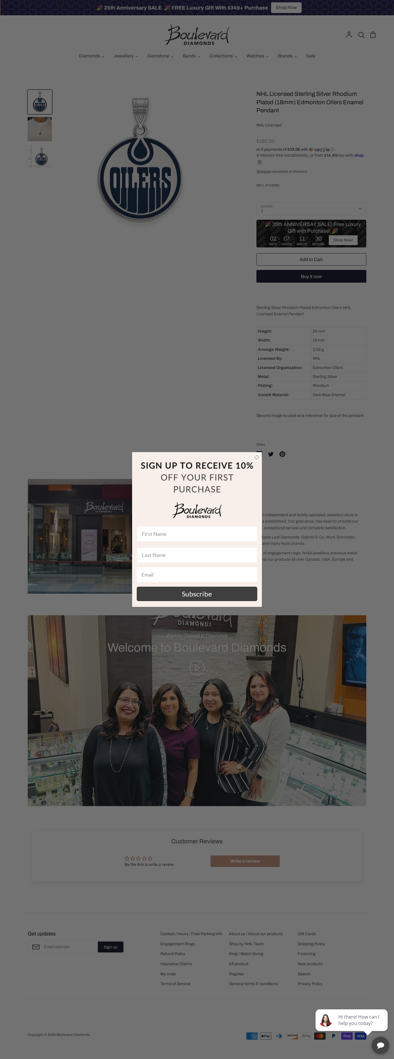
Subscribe (197, 594)
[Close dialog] (257, 457)
